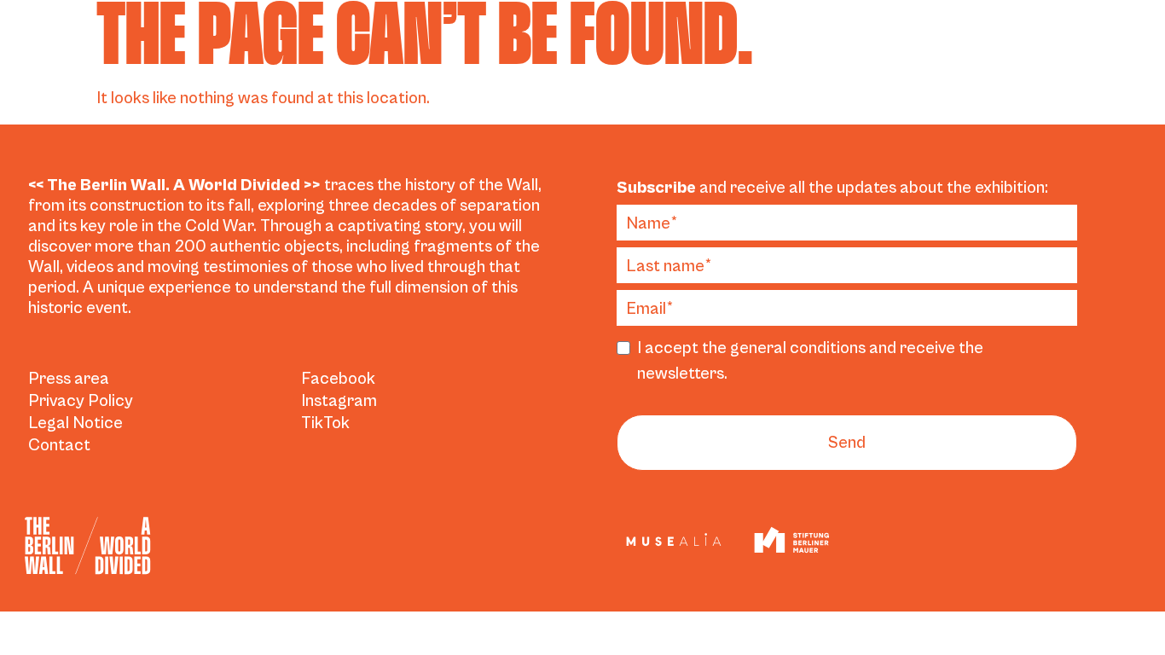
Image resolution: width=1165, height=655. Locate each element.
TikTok (325, 423)
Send (847, 443)
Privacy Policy (80, 401)
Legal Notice (75, 423)
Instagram (339, 401)
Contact (59, 445)
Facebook (338, 379)
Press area (68, 379)
